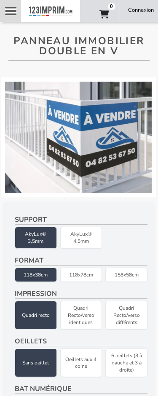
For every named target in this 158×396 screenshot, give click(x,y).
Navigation (10, 11)
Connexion (141, 10)
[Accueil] (50, 11)
